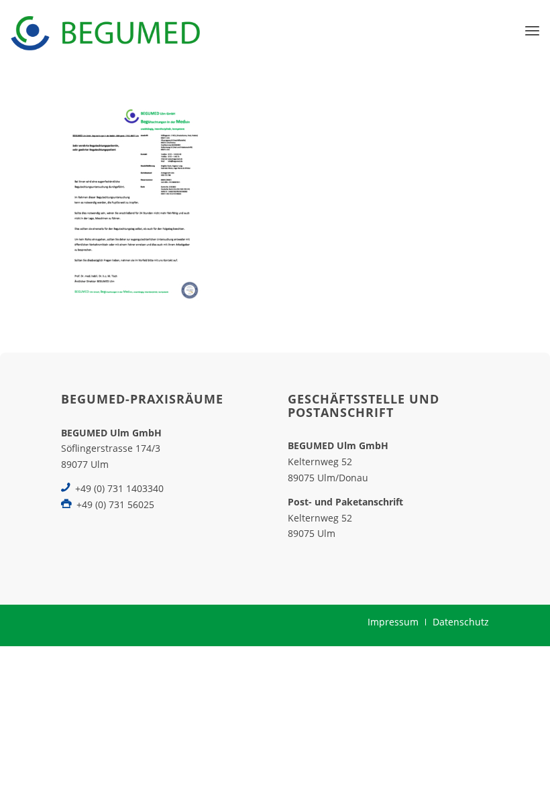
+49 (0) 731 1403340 (119, 488)
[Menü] (532, 30)
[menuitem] (532, 30)
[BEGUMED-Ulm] (105, 30)
